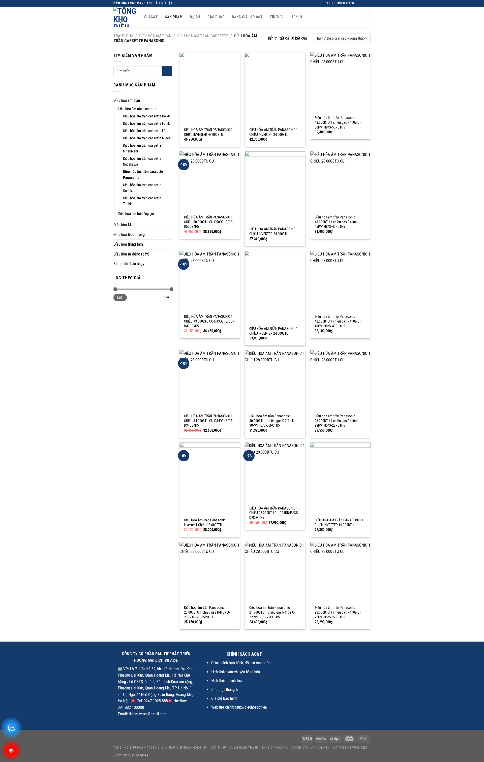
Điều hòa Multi (124, 225)
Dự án (195, 17)
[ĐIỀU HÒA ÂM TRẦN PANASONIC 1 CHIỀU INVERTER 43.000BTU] (209, 88)
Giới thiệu (218, 747)
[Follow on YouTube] (368, 3)
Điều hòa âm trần (155, 36)
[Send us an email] (363, 3)
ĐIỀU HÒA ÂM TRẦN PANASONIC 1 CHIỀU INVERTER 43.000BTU (208, 132)
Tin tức (276, 17)
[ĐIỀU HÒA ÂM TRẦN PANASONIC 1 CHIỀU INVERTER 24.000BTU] (275, 187)
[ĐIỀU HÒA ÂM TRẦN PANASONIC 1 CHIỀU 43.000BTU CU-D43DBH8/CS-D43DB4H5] (209, 281)
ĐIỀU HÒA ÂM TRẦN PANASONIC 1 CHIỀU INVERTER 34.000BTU (273, 132)
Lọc (120, 297)
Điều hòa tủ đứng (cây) (131, 254)
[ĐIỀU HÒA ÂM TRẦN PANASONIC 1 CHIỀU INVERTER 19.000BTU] (340, 478)
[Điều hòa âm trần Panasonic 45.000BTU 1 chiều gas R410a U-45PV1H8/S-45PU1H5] (340, 181)
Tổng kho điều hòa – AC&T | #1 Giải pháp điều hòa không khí (160, 747)
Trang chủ (123, 36)
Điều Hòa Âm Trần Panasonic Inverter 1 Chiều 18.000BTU (205, 522)
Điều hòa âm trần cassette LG (144, 131)
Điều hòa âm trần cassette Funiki (146, 123)
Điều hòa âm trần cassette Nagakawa (142, 161)
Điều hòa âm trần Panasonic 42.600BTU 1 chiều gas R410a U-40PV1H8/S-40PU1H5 (337, 321)
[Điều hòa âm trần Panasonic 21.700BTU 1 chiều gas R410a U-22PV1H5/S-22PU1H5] (275, 572)
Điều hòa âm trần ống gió (136, 214)
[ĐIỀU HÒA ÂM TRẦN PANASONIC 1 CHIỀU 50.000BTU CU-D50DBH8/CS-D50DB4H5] (209, 181)
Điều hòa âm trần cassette (202, 36)
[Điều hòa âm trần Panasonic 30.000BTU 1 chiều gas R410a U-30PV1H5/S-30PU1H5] (275, 380)
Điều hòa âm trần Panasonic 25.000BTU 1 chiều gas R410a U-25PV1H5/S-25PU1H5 (207, 612)
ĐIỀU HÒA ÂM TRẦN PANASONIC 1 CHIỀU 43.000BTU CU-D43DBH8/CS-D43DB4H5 (209, 321)
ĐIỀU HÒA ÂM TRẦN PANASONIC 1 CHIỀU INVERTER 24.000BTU (273, 231)
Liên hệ (296, 17)
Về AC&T (151, 17)
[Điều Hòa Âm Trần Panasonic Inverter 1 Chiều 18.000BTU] (209, 478)
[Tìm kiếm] (366, 17)
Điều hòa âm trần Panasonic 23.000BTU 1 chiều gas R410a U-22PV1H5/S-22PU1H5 (337, 612)
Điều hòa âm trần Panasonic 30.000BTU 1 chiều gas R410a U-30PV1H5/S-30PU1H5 (272, 421)
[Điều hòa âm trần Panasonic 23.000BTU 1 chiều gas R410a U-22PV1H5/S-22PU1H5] (340, 572)
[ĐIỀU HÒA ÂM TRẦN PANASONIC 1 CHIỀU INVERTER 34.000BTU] (275, 88)
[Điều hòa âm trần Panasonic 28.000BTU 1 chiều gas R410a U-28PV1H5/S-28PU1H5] (340, 380)
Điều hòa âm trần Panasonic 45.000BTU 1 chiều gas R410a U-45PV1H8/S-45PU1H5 (337, 222)
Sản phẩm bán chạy (128, 263)
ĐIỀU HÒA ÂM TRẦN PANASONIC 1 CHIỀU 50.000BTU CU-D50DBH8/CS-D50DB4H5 (209, 222)
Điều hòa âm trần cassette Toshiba (142, 201)
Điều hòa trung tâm (128, 244)
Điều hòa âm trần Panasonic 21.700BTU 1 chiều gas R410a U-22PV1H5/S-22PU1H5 (272, 612)
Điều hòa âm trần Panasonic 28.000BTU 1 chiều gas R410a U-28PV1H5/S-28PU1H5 (337, 421)
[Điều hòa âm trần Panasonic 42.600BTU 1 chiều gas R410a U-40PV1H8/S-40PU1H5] (340, 281)
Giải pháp (216, 17)
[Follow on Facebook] (358, 3)
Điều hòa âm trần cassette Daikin (147, 116)
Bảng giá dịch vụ (275, 747)
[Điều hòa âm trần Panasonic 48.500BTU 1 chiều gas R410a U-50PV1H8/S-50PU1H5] (340, 82)
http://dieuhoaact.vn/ (251, 707)
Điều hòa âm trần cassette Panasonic (143, 175)
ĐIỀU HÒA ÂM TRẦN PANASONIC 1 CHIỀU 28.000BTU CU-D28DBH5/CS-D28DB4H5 (274, 513)
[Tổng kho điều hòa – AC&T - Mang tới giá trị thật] (124, 17)
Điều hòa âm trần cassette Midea (147, 138)
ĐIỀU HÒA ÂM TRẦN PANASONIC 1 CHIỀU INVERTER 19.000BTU (339, 522)
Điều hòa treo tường (129, 234)
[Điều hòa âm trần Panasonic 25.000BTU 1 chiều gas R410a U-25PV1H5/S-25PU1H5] (209, 572)
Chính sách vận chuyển (311, 747)
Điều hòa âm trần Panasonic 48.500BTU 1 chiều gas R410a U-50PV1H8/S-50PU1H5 (337, 122)
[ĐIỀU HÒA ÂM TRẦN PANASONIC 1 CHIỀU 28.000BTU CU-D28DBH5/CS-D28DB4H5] (275, 472)
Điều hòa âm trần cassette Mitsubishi (142, 148)
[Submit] (167, 71)
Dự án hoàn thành (243, 747)
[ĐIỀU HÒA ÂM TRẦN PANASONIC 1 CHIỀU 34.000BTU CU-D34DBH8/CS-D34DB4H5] (209, 380)
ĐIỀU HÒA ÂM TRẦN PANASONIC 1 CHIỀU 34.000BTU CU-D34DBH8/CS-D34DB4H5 (209, 421)
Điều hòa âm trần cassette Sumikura (142, 188)
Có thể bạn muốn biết (350, 747)
